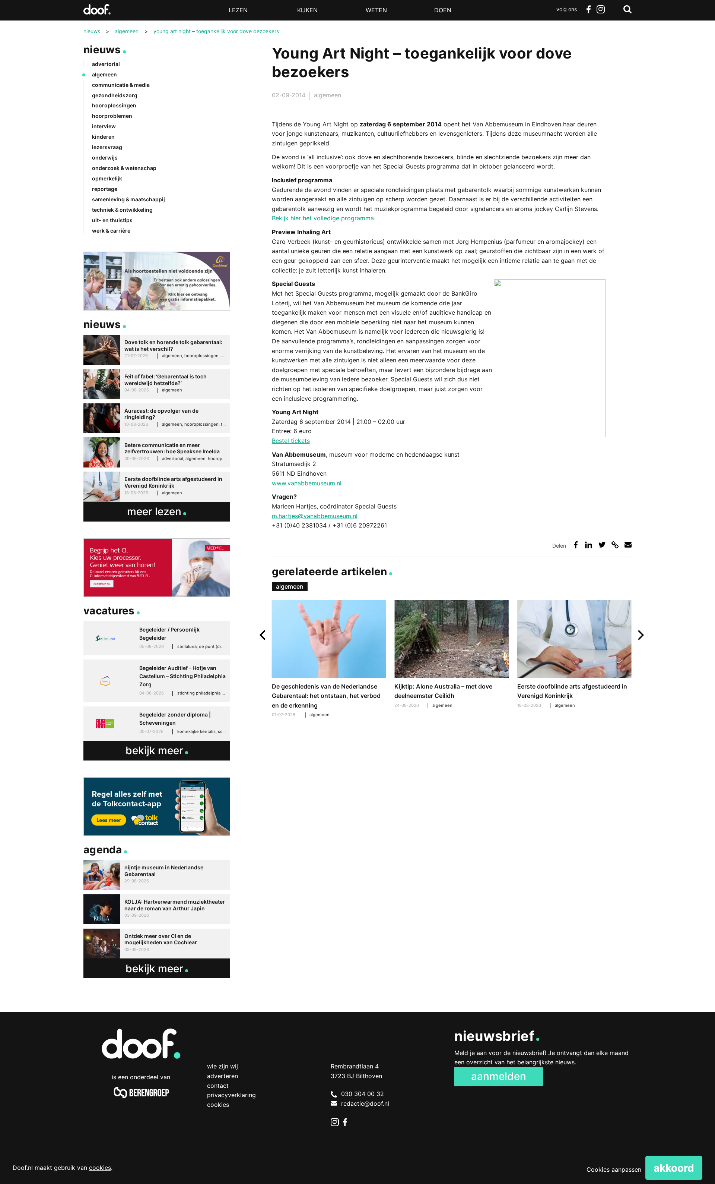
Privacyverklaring (231, 1095)
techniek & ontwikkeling (122, 210)
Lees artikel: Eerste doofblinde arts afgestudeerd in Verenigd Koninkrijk (574, 655)
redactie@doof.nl (365, 1103)
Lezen (238, 10)
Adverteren (222, 1076)
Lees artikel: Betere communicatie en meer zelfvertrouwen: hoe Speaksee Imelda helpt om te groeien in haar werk (156, 452)
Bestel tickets (291, 440)
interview (104, 126)
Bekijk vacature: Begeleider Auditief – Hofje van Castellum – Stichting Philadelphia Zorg (156, 680)
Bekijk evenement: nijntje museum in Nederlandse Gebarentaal (156, 875)
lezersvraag (107, 147)
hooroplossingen (114, 105)
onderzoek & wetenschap (124, 168)
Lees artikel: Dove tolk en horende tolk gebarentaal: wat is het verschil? (156, 350)
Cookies (218, 1104)
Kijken (307, 10)
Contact (218, 1085)
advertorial (106, 64)
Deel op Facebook (575, 544)
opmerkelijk (107, 178)
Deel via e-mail (628, 544)
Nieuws (102, 49)
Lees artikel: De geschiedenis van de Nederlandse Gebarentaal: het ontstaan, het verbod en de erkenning (329, 660)
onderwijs (105, 157)
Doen (442, 10)
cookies (100, 1167)
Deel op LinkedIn (588, 544)
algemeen (327, 95)
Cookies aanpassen (614, 1169)
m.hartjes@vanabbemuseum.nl (315, 516)
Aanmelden (498, 1076)
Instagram (600, 9)
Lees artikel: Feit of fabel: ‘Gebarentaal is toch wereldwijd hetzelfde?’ (156, 384)
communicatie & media (121, 85)
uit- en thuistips (112, 220)
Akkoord (674, 1168)
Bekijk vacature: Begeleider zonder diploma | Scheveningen (156, 723)
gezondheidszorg (114, 95)
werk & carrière (111, 230)
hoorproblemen (112, 116)
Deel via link (615, 544)
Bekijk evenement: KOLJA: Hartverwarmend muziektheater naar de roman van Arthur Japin (156, 909)
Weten (376, 10)
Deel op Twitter (602, 544)
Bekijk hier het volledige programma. (323, 218)
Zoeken (627, 9)
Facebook (588, 9)
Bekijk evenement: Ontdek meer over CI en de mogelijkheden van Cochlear (156, 944)
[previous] (263, 635)
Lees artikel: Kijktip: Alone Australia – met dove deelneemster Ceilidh (451, 655)
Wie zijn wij (222, 1066)
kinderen (103, 136)
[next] (640, 635)
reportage (104, 189)
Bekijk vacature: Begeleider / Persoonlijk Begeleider (156, 638)
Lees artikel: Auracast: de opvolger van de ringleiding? (156, 418)
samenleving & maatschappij (128, 199)
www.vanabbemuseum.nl (306, 483)
